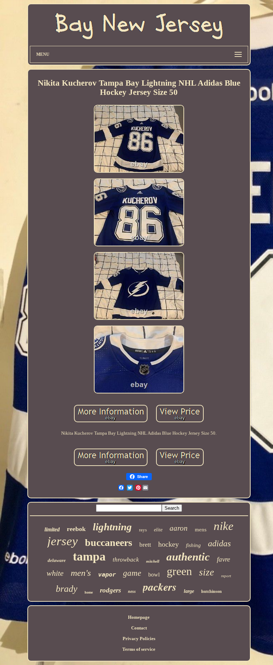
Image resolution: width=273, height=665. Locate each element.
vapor (107, 574)
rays (143, 529)
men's (81, 573)
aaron (179, 528)
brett (145, 544)
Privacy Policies (139, 638)
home (89, 592)
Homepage (139, 617)
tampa (89, 556)
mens (201, 529)
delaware (57, 560)
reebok (76, 528)
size (206, 572)
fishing (193, 545)
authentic (188, 557)
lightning (112, 526)
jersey (62, 541)
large (189, 591)
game (132, 573)
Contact (139, 628)
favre (223, 559)
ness (132, 591)
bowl (154, 575)
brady (66, 589)
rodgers (110, 590)
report (226, 576)
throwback (126, 559)
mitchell (152, 561)
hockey (168, 544)
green (179, 571)
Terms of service (138, 649)
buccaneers (108, 542)
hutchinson (211, 591)
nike (224, 526)
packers (160, 586)
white (55, 573)
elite (158, 529)
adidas (219, 543)
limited (52, 529)
